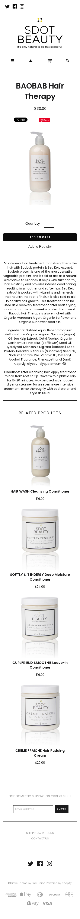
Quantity (32, 223)
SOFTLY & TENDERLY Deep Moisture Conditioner (40, 577)
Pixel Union (38, 883)
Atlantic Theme (17, 883)
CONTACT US (40, 838)
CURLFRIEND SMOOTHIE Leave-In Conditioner (40, 665)
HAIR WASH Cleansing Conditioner (40, 491)
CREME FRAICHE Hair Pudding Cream (40, 753)
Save (46, 120)
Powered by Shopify (59, 883)
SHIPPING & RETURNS (40, 833)
